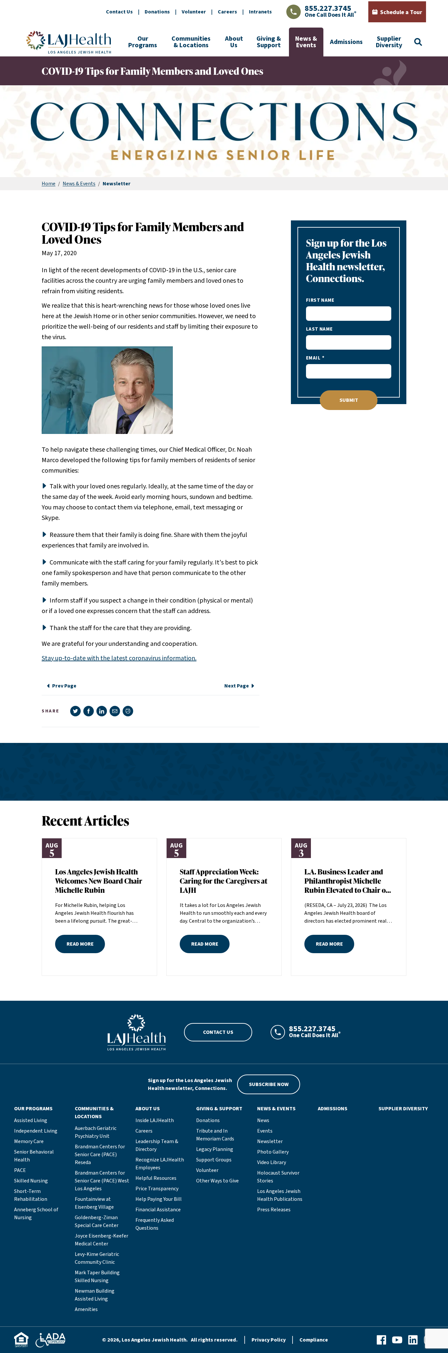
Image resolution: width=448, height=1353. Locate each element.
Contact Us (119, 11)
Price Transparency (156, 1188)
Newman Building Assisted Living (94, 1294)
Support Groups (214, 1159)
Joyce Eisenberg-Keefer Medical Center (101, 1239)
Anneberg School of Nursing (36, 1213)
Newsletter (270, 1141)
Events (265, 1131)
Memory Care (29, 1141)
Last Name (319, 329)
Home (48, 183)
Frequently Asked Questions (154, 1224)
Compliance (313, 1339)
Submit (348, 400)
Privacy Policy (269, 1339)
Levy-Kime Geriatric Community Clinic (97, 1258)
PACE (20, 1170)
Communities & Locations (191, 42)
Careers (227, 11)
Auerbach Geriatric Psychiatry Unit (95, 1132)
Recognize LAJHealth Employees (159, 1163)
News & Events (306, 42)
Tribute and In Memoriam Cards (215, 1134)
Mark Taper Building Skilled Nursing (97, 1276)
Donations (157, 11)
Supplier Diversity (389, 42)
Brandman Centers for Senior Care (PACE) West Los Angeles (102, 1180)
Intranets (260, 11)
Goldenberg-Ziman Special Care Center (96, 1221)
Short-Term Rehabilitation (30, 1195)
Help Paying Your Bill (158, 1199)
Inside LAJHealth (154, 1120)
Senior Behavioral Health (34, 1155)
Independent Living (35, 1131)
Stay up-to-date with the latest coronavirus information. (119, 658)
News (263, 1120)
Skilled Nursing (31, 1180)
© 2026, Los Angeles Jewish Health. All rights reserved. (170, 1339)
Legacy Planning (214, 1149)
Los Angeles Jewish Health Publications (279, 1195)
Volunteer (194, 11)
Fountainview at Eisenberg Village (94, 1203)
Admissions (346, 42)
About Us (234, 42)
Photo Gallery (273, 1152)
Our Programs (142, 42)
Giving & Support (268, 42)
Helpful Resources (155, 1178)
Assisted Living (30, 1120)
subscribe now (269, 1084)
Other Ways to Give (217, 1180)
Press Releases (274, 1209)
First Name (320, 300)
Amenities (86, 1309)
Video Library (271, 1162)
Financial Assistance (158, 1209)
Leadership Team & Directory (156, 1145)
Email (313, 358)
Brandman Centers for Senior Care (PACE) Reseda (100, 1154)
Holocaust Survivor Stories (278, 1176)
